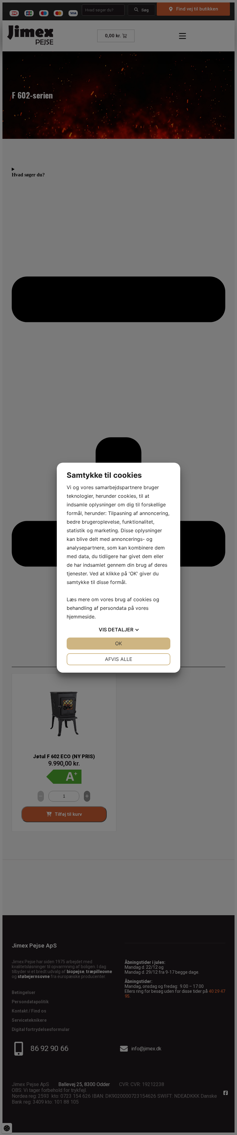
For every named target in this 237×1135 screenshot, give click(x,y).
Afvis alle (118, 659)
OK (118, 643)
